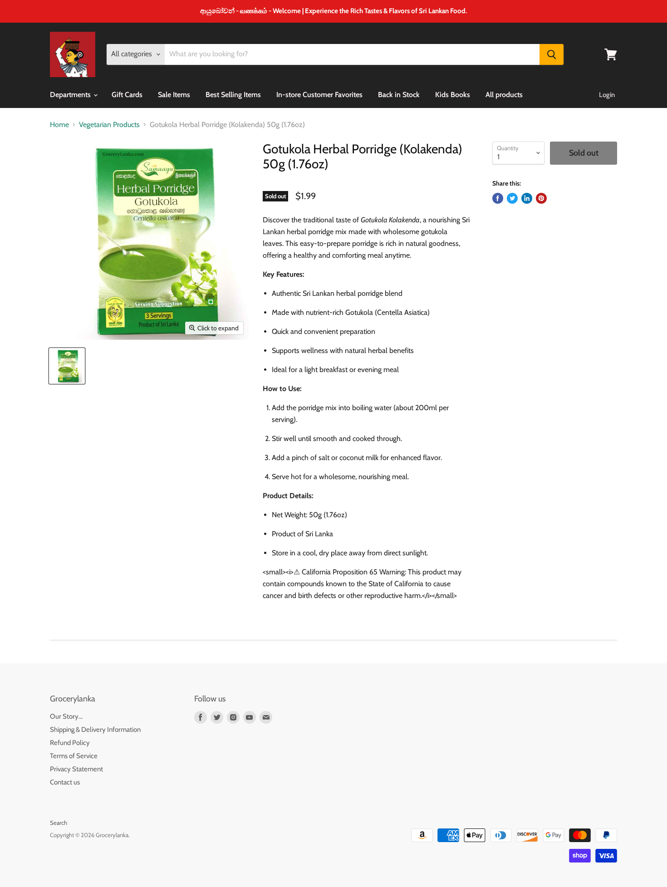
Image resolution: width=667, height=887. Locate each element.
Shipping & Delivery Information (95, 729)
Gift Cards (127, 94)
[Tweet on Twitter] (512, 198)
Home (59, 125)
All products (504, 94)
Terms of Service (74, 756)
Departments (71, 94)
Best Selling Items (233, 94)
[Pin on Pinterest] (541, 198)
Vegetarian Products (109, 125)
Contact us (65, 782)
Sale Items (174, 94)
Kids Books (452, 94)
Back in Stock (399, 94)
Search (58, 822)
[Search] (551, 54)
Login (607, 95)
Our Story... (66, 716)
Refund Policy (70, 743)
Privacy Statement (76, 769)
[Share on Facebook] (497, 198)
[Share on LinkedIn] (526, 198)
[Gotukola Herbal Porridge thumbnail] (67, 366)
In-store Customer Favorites (319, 94)
